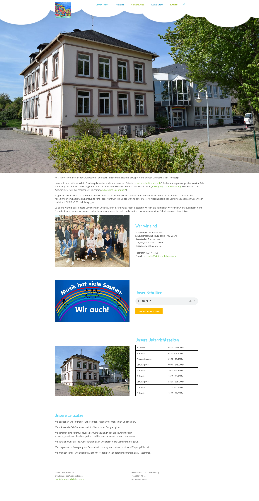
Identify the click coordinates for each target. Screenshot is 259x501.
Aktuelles (120, 4)
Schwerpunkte (137, 4)
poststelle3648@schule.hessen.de (159, 256)
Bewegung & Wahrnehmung (166, 186)
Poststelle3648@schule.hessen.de (69, 479)
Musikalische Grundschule (147, 183)
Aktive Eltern (157, 4)
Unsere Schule (102, 4)
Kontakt (174, 4)
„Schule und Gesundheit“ (113, 189)
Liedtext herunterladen (149, 311)
